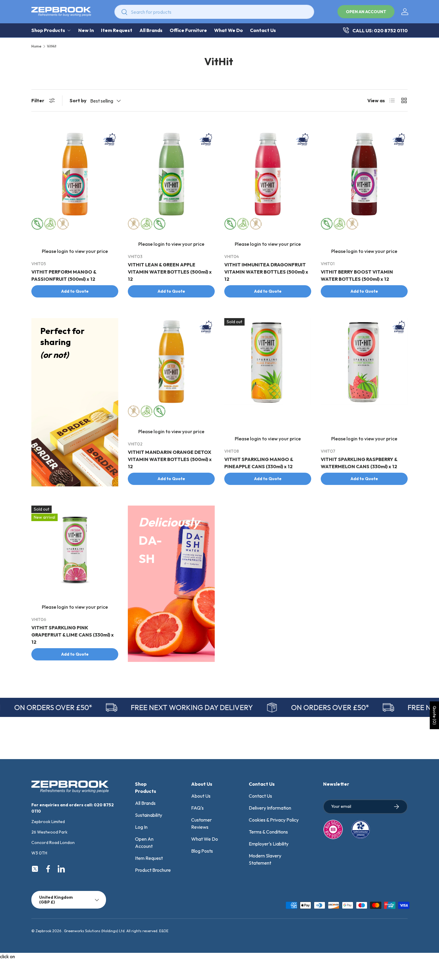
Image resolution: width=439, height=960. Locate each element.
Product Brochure (153, 870)
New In (86, 30)
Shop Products (48, 30)
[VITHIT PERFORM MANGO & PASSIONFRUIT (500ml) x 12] (74, 174)
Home (36, 46)
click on (7, 956)
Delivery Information (270, 808)
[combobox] (214, 12)
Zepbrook (43, 931)
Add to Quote (75, 291)
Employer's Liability (268, 844)
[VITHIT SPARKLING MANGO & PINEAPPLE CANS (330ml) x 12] (267, 361)
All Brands (150, 30)
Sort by (78, 100)
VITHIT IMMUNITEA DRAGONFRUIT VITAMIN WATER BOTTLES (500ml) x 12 (266, 272)
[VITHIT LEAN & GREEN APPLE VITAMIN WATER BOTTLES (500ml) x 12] (171, 174)
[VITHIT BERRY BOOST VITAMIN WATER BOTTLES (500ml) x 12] (364, 174)
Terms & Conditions (268, 832)
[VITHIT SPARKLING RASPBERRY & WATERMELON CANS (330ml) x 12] (364, 361)
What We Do (228, 30)
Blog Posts (202, 851)
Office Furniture (188, 30)
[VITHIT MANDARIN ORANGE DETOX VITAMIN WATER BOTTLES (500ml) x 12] (171, 361)
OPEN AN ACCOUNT (366, 11)
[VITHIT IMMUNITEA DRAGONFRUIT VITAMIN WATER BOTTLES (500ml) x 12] (267, 174)
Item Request (116, 30)
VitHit (51, 46)
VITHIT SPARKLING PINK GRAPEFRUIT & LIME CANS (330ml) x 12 (72, 635)
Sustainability (148, 815)
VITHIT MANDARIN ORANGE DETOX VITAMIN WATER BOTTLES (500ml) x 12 (170, 459)
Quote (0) (434, 715)
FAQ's (197, 808)
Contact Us (263, 30)
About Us (201, 796)
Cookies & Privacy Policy (274, 820)
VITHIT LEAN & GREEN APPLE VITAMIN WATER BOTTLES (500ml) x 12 (170, 272)
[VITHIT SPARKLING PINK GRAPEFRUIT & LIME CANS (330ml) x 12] (74, 549)
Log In (141, 827)
